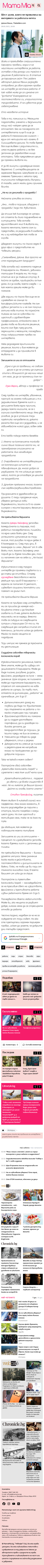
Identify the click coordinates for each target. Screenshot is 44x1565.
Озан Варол (11, 386)
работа (5, 956)
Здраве (21, 1332)
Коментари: (12, 1045)
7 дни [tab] (34, 1298)
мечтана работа (34, 966)
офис (38, 956)
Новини (4, 1520)
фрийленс (36, 961)
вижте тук (36, 1535)
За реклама (6, 1518)
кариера (5, 961)
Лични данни (6, 1515)
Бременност (23, 1309)
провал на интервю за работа (13, 966)
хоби (27, 961)
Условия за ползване (9, 1513)
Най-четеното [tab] (36, 1148)
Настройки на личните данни (12, 1537)
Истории (21, 1357)
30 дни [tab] (39, 1298)
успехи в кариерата (9, 971)
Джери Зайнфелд (19, 523)
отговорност (17, 961)
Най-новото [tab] (25, 1148)
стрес (20, 956)
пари (13, 956)
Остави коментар (33, 1045)
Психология (22, 1321)
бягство (30, 956)
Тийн (20, 1343)
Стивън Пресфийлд (21, 794)
